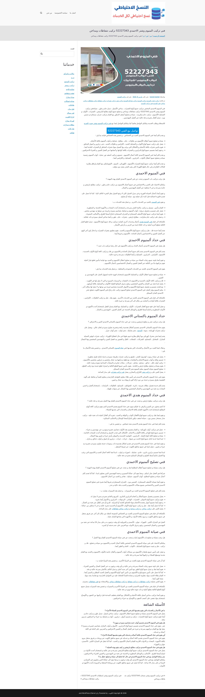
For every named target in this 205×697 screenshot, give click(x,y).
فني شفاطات (93, 581)
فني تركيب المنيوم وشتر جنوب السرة (97, 123)
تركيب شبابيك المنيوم (130, 101)
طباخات (71, 105)
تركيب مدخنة (135, 509)
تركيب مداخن (146, 509)
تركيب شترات (111, 101)
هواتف (72, 133)
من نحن (49, 13)
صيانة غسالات (69, 101)
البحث (72, 49)
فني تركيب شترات (117, 372)
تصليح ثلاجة (70, 89)
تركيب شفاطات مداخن (117, 581)
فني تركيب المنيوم (147, 103)
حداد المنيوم (119, 348)
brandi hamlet (155, 97)
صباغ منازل (70, 97)
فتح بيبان (71, 109)
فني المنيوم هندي (146, 222)
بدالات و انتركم (69, 74)
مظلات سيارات (68, 125)
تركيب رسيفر (69, 85)
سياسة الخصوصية (61, 13)
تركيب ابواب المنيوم (153, 101)
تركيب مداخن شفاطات (120, 509)
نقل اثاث (71, 129)
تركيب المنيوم (121, 97)
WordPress (86, 693)
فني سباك (70, 113)
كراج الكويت (69, 117)
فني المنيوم (156, 103)
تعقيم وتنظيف (69, 93)
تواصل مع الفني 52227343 (123, 130)
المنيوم (139, 330)
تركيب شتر (119, 101)
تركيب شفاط (102, 101)
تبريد (72, 78)
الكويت (111, 693)
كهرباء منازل (69, 121)
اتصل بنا (72, 13)
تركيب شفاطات (92, 101)
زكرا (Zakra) (94, 693)
